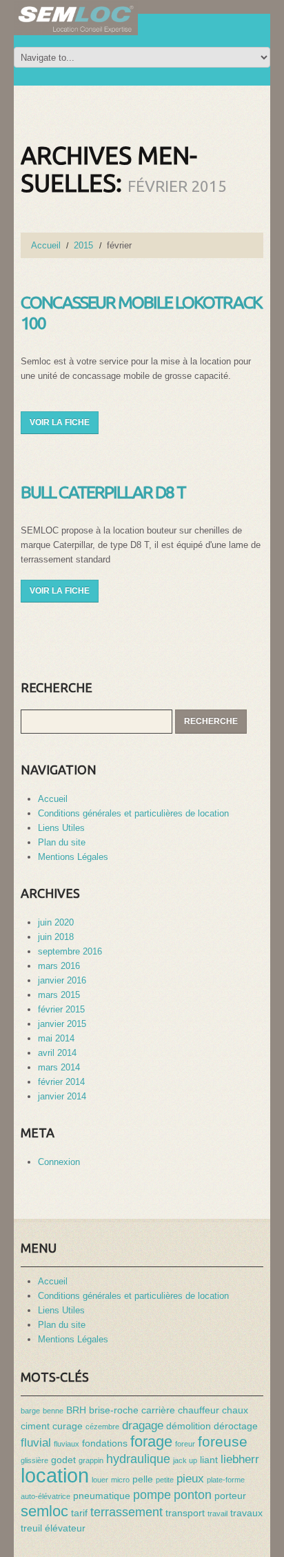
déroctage (236, 1425)
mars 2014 (59, 1067)
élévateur (65, 1528)
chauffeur (198, 1410)
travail (217, 1513)
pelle (142, 1479)
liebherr (240, 1459)
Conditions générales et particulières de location (133, 813)
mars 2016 (59, 966)
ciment (35, 1425)
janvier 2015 (62, 1024)
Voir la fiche (60, 422)
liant (209, 1459)
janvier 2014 (62, 1096)
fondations (105, 1443)
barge (30, 1411)
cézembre (102, 1426)
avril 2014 (57, 1053)
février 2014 (61, 1082)
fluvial (36, 1442)
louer (100, 1480)
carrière (158, 1410)
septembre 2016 (70, 951)
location (55, 1475)
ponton (193, 1494)
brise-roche (114, 1410)
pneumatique (101, 1495)
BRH (76, 1410)
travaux (246, 1512)
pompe (152, 1494)
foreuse (222, 1441)
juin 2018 (56, 937)
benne (53, 1411)
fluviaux (66, 1444)
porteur (230, 1495)
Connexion (59, 1162)
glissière (34, 1460)
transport (185, 1512)
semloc (44, 1511)
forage (151, 1441)
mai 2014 (56, 1038)
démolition (188, 1425)
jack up (185, 1460)
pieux (190, 1478)
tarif (79, 1512)
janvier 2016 (62, 980)
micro (120, 1480)
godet (63, 1459)
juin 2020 (56, 922)
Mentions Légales (73, 857)
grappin (91, 1460)
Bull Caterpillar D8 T (103, 492)
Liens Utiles (61, 828)
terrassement (126, 1512)
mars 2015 (59, 995)
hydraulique (138, 1458)
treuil (31, 1528)
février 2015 (61, 1009)
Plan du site (61, 842)
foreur (185, 1444)
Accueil (46, 245)
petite (165, 1480)
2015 (83, 245)
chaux (235, 1410)
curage (67, 1425)
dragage (142, 1425)
